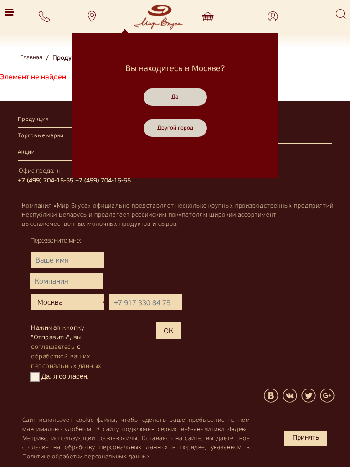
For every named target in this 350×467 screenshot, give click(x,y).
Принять (306, 438)
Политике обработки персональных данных (86, 457)
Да (175, 97)
